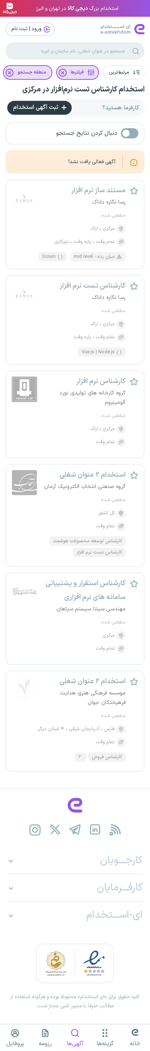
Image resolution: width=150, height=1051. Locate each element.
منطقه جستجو (31, 72)
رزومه (45, 1043)
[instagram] (35, 829)
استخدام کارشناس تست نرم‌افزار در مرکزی (83, 89)
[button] (124, 72)
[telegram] (75, 829)
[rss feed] (115, 829)
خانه (135, 1043)
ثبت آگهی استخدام (36, 107)
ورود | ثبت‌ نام (27, 29)
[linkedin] (95, 829)
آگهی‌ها (75, 1043)
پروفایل (15, 1043)
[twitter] (55, 829)
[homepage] (75, 805)
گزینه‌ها (105, 1043)
